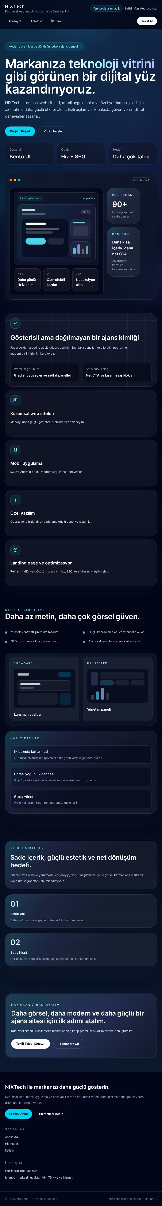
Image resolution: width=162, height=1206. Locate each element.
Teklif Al (147, 21)
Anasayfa (14, 21)
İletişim (56, 21)
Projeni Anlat (18, 1113)
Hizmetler (36, 21)
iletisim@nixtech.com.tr (141, 8)
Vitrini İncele (53, 131)
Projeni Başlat (20, 131)
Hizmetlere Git (69, 1044)
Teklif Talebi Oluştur (30, 1043)
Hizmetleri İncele (51, 1114)
